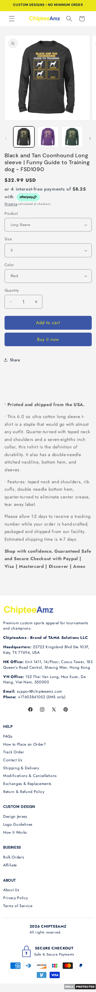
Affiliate (10, 865)
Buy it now (48, 339)
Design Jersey (15, 816)
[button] (11, 18)
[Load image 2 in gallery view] (48, 137)
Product (11, 213)
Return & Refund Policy (24, 791)
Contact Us (12, 760)
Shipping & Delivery (21, 768)
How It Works (15, 832)
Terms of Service (18, 905)
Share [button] (15, 360)
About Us (11, 889)
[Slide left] (6, 138)
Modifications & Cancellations (30, 775)
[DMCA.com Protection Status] (80, 988)
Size (8, 239)
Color (9, 264)
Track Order (13, 752)
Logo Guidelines (18, 824)
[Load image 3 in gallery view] (72, 137)
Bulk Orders (13, 857)
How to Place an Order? (24, 744)
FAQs (8, 736)
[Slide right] (90, 138)
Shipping (11, 204)
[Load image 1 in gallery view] (24, 137)
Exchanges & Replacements (27, 783)
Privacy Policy (15, 897)
